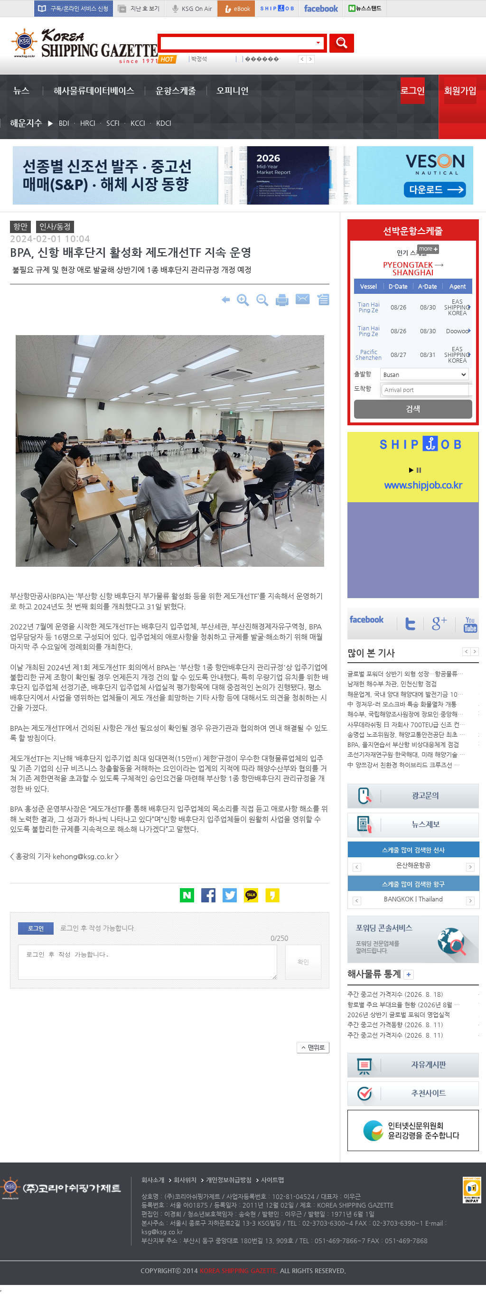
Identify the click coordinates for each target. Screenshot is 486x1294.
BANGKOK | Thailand (413, 899)
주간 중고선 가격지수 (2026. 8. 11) (395, 1035)
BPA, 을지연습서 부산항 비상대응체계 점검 (403, 744)
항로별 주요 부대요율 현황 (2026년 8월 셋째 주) (406, 1004)
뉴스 (21, 90)
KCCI (138, 123)
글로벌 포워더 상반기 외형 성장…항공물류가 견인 (406, 673)
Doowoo (457, 331)
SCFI (112, 123)
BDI (64, 123)
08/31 (428, 354)
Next (310, 59)
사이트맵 (272, 1180)
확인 (303, 962)
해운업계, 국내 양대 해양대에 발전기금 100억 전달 (406, 694)
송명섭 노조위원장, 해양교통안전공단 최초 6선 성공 (406, 734)
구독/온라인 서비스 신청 (79, 8)
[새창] (412, 1114)
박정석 (199, 59)
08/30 (428, 307)
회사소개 (152, 1180)
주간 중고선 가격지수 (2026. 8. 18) (395, 994)
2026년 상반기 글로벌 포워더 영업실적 (398, 1014)
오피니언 (232, 90)
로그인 (413, 90)
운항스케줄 (176, 90)
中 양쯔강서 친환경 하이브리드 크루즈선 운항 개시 (406, 765)
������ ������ (265, 59)
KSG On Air (197, 8)
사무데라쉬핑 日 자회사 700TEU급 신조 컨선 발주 (406, 724)
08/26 (398, 307)
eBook (242, 8)
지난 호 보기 (145, 8)
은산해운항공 (413, 865)
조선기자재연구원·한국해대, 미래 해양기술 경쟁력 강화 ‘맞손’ (406, 754)
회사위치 (185, 1180)
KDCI (163, 123)
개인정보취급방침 (229, 1180)
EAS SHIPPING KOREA (457, 307)
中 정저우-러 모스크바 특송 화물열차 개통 (402, 704)
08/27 (398, 354)
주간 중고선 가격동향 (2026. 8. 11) (395, 1024)
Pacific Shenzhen (368, 354)
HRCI (87, 123)
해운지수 (26, 123)
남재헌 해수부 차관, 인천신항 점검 (392, 683)
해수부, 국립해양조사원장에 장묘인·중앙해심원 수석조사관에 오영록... (406, 714)
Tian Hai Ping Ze (369, 307)
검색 (413, 408)
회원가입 (460, 90)
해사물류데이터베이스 (94, 90)
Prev (302, 59)
